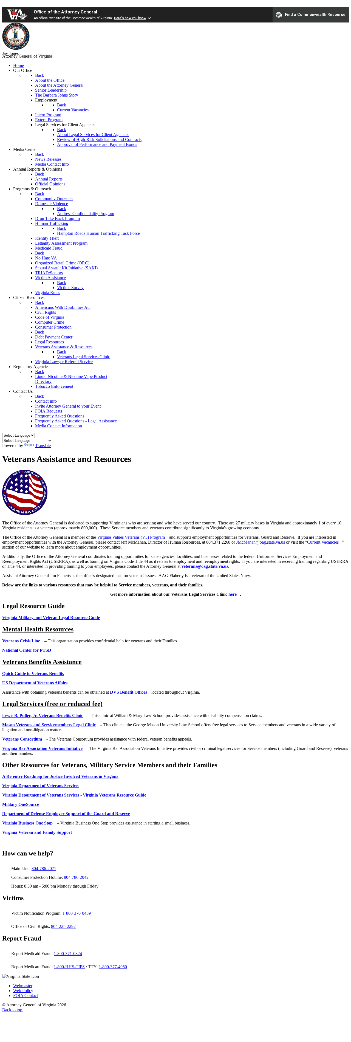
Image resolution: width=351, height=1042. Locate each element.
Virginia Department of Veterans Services (40, 785)
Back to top (12, 1009)
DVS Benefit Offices (128, 692)
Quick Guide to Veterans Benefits (33, 673)
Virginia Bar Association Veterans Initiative (42, 748)
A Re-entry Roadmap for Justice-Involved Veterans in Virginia (60, 776)
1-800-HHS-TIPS (69, 966)
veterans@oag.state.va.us (205, 566)
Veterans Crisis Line (21, 641)
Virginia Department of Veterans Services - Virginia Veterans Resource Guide (74, 795)
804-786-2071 (44, 868)
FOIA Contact (25, 995)
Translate (43, 445)
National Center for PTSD (26, 650)
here (232, 594)
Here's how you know (130, 18)
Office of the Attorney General (65, 12)
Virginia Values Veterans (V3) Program (131, 537)
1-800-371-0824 (68, 953)
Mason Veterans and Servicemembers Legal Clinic (49, 724)
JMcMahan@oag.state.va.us (260, 542)
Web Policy (23, 990)
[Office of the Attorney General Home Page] (16, 48)
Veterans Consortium (22, 739)
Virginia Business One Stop (27, 823)
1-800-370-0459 (77, 913)
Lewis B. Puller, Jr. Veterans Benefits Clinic (42, 715)
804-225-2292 (63, 926)
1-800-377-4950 (113, 966)
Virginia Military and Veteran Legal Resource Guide (51, 617)
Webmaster (22, 985)
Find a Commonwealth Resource (315, 14)
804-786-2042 (76, 877)
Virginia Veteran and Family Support (37, 832)
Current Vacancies (323, 542)
